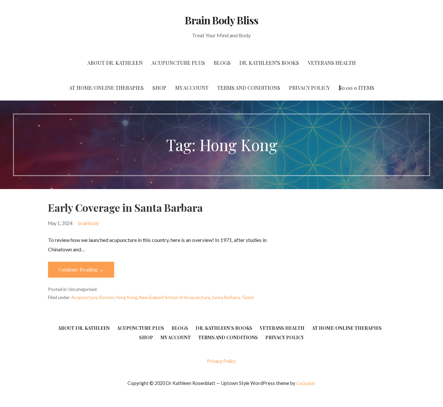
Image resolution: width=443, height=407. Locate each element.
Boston (106, 297)
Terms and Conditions (248, 87)
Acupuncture (84, 297)
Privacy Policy (309, 87)
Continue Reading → (81, 269)
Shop (159, 87)
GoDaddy (305, 383)
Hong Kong (126, 297)
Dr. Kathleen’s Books (269, 62)
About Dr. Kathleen (115, 62)
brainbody (88, 223)
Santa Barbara (226, 297)
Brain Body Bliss (221, 20)
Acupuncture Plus (178, 62)
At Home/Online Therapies (106, 87)
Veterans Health (332, 62)
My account (192, 87)
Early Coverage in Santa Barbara (125, 207)
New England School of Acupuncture (174, 297)
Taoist (248, 297)
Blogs (222, 62)
